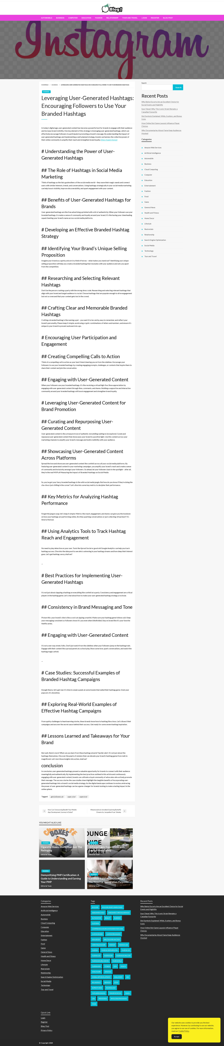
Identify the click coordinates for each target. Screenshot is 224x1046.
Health (123, 966)
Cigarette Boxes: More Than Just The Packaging (61, 848)
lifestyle (108, 971)
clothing (95, 923)
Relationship (112, 18)
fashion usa (123, 945)
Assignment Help (98, 912)
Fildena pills (117, 961)
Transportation (115, 993)
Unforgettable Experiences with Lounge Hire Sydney (107, 848)
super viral (71, 796)
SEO (127, 977)
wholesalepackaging (119, 998)
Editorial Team (46, 854)
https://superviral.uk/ (109, 140)
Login (144, 18)
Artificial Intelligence (152, 153)
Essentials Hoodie (98, 945)
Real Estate (118, 977)
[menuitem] (46, 18)
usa (93, 998)
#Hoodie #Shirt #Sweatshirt (112, 907)
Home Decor (149, 218)
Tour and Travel (130, 18)
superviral (83, 796)
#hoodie (95, 907)
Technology (149, 251)
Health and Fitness (151, 213)
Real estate (148, 229)
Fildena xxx (96, 966)
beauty (107, 918)
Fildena (95, 950)
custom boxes (97, 934)
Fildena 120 (126, 950)
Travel (127, 993)
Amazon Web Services (152, 147)
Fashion (98, 18)
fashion (112, 945)
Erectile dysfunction (112, 939)
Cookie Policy (183, 1031)
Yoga (94, 1004)
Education (86, 18)
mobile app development (101, 977)
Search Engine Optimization (155, 240)
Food (146, 196)
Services (107, 982)
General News (149, 207)
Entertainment (150, 186)
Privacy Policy (46, 1030)
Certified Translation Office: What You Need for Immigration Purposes (108, 880)
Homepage (44, 85)
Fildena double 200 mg (100, 961)
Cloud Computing (151, 169)
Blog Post (168, 18)
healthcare (96, 971)
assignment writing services (118, 912)
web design (103, 998)
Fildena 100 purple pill (110, 950)
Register (155, 18)
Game (146, 202)
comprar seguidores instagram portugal (107, 929)
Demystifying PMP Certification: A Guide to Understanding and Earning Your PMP (61, 878)
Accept (176, 1036)
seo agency (96, 982)
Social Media (149, 245)
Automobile (46, 18)
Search (144, 83)
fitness (107, 966)
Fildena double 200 (123, 955)
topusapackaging (98, 993)
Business (60, 18)
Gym (115, 966)
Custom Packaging (114, 934)
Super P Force (97, 988)
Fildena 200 (108, 955)
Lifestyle (147, 224)
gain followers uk (57, 796)
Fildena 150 (96, 955)
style (116, 982)
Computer (73, 18)
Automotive (96, 918)
